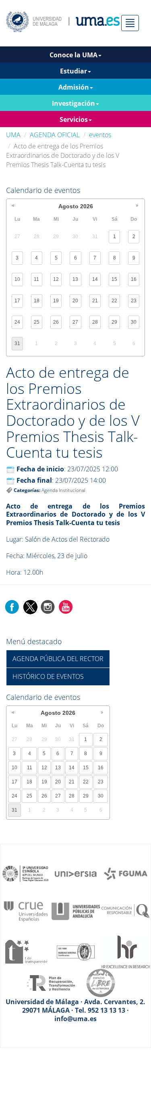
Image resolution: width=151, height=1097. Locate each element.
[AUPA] (76, 910)
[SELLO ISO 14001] (76, 951)
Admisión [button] (73, 87)
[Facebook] (12, 606)
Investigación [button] (73, 103)
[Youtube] (66, 606)
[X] (30, 606)
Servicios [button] (74, 119)
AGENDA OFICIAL (55, 134)
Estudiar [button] (73, 71)
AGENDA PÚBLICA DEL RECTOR (57, 658)
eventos (100, 134)
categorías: (27, 490)
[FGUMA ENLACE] (125, 873)
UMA (13, 134)
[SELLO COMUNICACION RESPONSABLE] (125, 910)
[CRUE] (26, 910)
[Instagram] (48, 606)
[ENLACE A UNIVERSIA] (76, 873)
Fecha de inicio (40, 469)
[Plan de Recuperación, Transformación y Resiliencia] (51, 982)
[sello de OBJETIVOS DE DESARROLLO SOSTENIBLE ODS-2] (26, 873)
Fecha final (34, 480)
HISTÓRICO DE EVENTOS (48, 676)
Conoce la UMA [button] (73, 54)
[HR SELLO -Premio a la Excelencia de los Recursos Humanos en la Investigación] (125, 951)
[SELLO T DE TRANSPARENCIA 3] (26, 951)
